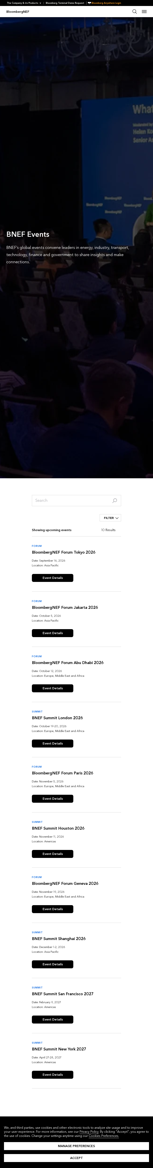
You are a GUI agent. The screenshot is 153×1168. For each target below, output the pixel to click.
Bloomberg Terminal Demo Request (65, 3)
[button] (25, 3)
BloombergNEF (17, 12)
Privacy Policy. (89, 1132)
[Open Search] (134, 11)
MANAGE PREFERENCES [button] (76, 1146)
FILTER (109, 518)
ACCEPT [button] (76, 1158)
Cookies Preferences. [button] (104, 1136)
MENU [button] (144, 11)
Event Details (53, 578)
